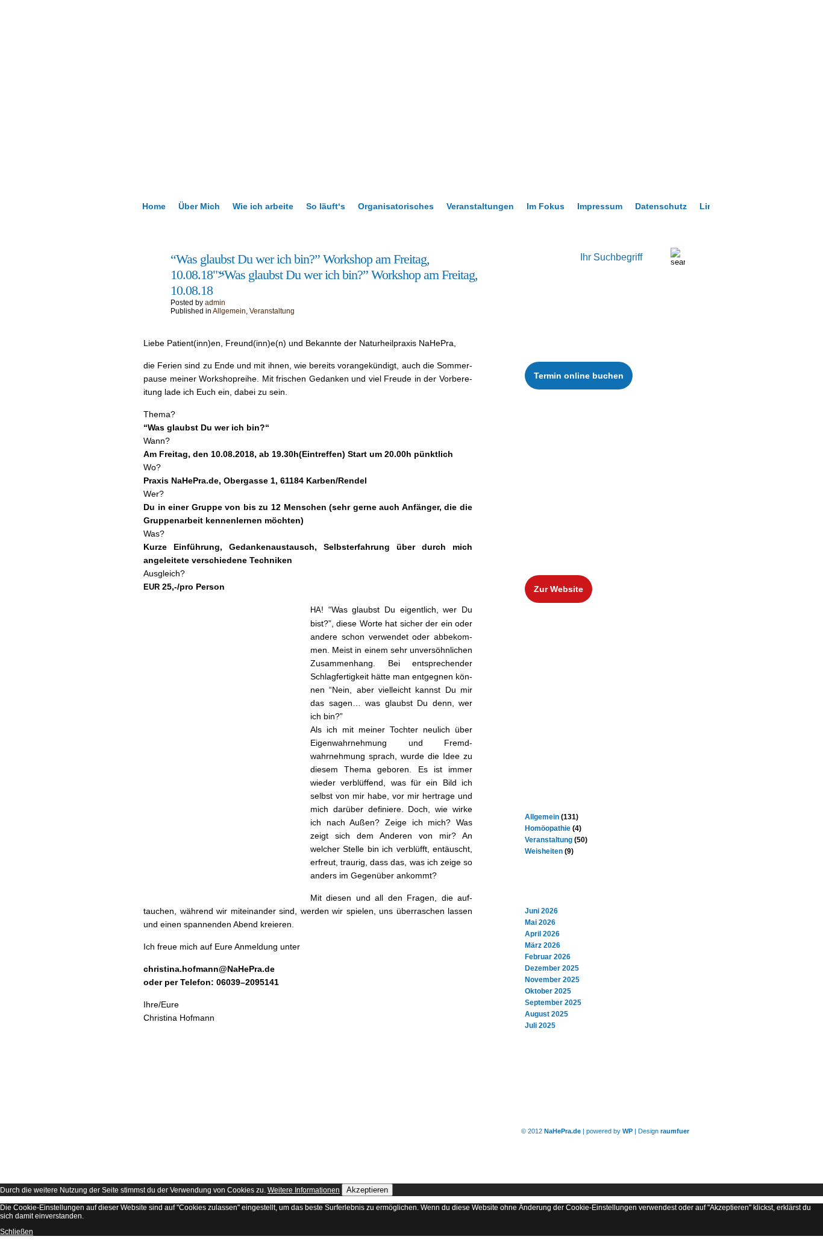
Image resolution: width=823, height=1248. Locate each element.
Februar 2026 (548, 957)
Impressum (599, 206)
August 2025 (546, 1014)
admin (215, 302)
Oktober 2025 (548, 991)
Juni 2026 (541, 911)
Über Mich (199, 206)
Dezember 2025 (552, 968)
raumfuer (674, 1131)
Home (154, 206)
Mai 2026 (540, 922)
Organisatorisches (396, 206)
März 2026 (542, 945)
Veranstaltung (272, 311)
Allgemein (229, 311)
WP (627, 1131)
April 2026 (542, 934)
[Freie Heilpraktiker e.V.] (591, 696)
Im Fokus (546, 206)
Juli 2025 (540, 1025)
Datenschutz (661, 206)
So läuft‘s (325, 206)
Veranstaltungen (480, 206)
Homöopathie (548, 828)
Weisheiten (544, 851)
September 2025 (553, 1002)
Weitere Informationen (304, 1190)
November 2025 (552, 979)
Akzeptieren (367, 1189)
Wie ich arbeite (263, 206)
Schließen (16, 1232)
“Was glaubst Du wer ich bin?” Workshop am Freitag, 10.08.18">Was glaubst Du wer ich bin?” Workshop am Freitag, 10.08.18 (324, 274)
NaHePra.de (562, 1131)
